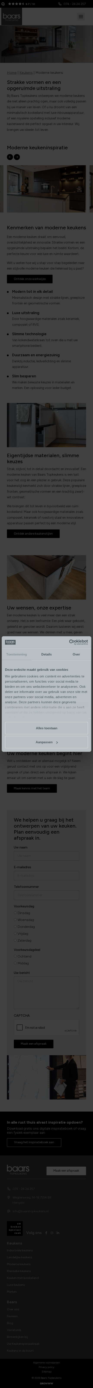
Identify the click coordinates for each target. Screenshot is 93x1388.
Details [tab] (46, 654)
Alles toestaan (46, 728)
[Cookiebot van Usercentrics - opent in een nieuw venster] (69, 642)
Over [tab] (76, 654)
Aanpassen (44, 742)
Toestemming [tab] (16, 654)
